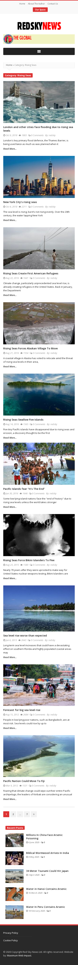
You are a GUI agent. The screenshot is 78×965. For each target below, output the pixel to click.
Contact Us (53, 3)
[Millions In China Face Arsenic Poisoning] (14, 839)
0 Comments (37, 135)
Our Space (40, 9)
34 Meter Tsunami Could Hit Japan (47, 871)
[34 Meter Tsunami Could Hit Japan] (14, 875)
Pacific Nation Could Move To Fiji (24, 781)
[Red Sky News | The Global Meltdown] (39, 26)
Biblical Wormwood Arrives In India (47, 853)
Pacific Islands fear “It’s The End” (24, 489)
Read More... (10, 148)
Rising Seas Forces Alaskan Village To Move (30, 348)
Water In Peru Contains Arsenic (45, 907)
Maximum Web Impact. (19, 955)
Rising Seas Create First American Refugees (30, 273)
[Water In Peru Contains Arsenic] (14, 911)
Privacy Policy (10, 932)
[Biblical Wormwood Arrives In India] (14, 857)
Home (22, 3)
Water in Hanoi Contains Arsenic (46, 889)
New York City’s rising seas (20, 202)
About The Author (36, 3)
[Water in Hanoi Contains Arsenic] (14, 893)
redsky (52, 135)
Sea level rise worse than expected (25, 635)
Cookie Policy (10, 940)
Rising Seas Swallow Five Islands (23, 419)
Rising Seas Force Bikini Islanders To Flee (28, 560)
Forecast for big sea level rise (21, 710)
